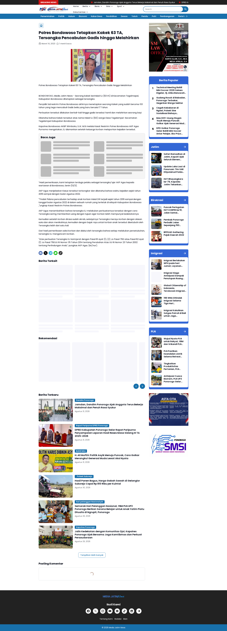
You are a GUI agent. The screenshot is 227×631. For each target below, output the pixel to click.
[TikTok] (124, 611)
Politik (61, 16)
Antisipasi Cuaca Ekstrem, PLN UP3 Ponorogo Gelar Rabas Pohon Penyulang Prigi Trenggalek (173, 379)
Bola (108, 6)
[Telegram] (51, 253)
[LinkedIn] (131, 611)
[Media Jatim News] (54, 9)
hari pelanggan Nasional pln (89, 501)
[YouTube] (110, 611)
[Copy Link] (61, 253)
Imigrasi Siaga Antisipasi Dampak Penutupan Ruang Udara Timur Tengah (175, 276)
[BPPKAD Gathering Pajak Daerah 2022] (156, 236)
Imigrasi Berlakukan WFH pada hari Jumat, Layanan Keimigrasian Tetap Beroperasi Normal (174, 263)
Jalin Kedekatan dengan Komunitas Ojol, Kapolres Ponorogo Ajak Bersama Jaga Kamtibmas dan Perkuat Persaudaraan (108, 534)
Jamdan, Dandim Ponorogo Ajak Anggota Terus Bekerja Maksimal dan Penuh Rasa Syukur (113, 2)
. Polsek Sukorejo (84, 476)
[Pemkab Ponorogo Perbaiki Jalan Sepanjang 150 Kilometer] (156, 223)
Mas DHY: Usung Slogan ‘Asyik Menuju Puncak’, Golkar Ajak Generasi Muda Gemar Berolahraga (170, 121)
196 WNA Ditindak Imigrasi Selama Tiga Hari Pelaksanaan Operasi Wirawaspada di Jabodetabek (173, 301)
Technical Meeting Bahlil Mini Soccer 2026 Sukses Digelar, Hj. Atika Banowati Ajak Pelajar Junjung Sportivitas (170, 90)
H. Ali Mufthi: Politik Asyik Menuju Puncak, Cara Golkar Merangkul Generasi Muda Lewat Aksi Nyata (107, 457)
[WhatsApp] (56, 253)
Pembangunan (167, 16)
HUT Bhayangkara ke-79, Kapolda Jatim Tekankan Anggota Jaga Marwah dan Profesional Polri (173, 182)
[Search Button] (185, 9)
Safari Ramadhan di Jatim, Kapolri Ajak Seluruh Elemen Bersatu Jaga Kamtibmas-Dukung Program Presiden (175, 157)
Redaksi (118, 619)
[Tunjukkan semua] (184, 146)
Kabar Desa (96, 16)
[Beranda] (41, 25)
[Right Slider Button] (185, 16)
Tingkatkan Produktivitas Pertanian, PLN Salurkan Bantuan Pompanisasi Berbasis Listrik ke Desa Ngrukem (173, 366)
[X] (46, 253)
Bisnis (97, 6)
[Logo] (113, 596)
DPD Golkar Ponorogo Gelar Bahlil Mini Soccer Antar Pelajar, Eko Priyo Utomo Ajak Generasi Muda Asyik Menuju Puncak (171, 131)
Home (76, 6)
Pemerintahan (47, 16)
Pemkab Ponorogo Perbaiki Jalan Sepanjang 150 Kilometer (174, 222)
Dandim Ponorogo (85, 400)
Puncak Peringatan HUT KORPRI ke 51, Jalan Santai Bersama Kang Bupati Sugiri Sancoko (174, 210)
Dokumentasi (79, 12)
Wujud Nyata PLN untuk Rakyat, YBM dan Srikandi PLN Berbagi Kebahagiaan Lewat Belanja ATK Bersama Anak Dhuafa (174, 341)
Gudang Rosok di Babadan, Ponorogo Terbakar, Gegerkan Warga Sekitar (170, 100)
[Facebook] (41, 253)
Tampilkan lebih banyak (91, 555)
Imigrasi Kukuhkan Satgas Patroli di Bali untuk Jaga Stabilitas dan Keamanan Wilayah (175, 313)
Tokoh (134, 16)
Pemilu (144, 16)
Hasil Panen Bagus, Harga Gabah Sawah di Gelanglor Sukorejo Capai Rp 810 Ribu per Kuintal (107, 482)
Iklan (125, 619)
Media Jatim (114, 627)
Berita (85, 6)
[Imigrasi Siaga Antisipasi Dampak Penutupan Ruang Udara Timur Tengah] (156, 277)
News (123, 627)
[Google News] (117, 611)
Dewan (124, 16)
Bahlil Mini (81, 451)
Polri (154, 16)
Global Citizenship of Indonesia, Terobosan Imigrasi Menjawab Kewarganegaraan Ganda (175, 288)
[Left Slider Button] (136, 386)
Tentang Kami (106, 619)
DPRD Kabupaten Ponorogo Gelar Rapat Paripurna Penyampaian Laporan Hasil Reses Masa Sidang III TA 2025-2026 (107, 432)
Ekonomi (83, 16)
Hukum (71, 16)
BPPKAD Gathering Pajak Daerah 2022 (174, 233)
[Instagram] (102, 611)
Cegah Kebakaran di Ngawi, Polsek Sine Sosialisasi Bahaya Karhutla (167, 111)
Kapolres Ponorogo (85, 527)
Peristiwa (182, 16)
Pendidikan (111, 16)
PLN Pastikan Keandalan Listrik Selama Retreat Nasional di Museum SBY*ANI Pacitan (174, 354)
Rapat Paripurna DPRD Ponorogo (92, 425)
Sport (119, 6)
